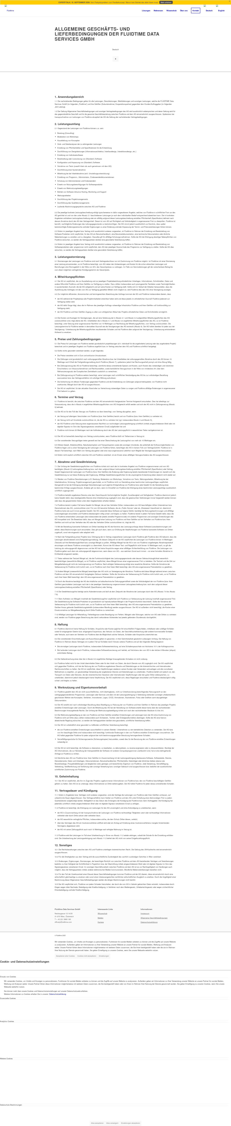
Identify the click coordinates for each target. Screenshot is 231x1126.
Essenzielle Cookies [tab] (8, 998)
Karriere (101, 922)
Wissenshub (102, 913)
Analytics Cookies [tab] (7, 1021)
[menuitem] (146, 11)
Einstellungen (104, 956)
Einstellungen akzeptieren (130, 1123)
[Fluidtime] (9, 11)
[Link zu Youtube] (174, 935)
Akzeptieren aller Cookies (65, 956)
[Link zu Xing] (166, 935)
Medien (100, 918)
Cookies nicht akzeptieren (86, 956)
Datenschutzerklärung (149, 922)
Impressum (145, 913)
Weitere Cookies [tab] (6, 1058)
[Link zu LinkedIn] (162, 935)
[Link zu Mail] (170, 935)
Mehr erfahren (166, 2)
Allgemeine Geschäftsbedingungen (154, 918)
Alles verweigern (112, 1123)
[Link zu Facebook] (158, 935)
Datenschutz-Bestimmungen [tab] (11, 1105)
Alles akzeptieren (97, 1123)
